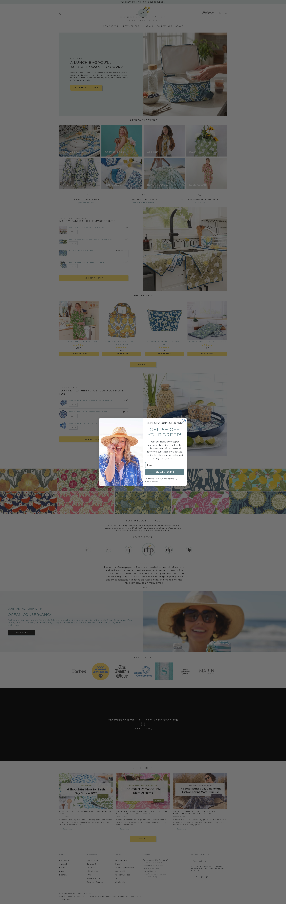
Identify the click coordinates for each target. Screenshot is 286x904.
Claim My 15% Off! (165, 472)
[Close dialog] (184, 421)
